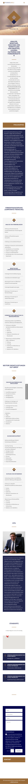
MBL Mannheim (14, 782)
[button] (8, 636)
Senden (19, 751)
